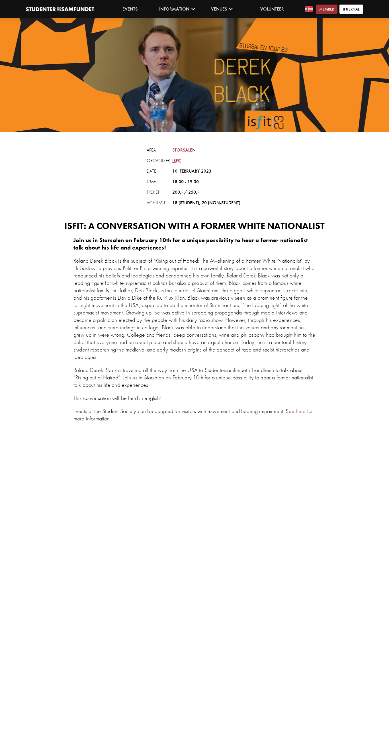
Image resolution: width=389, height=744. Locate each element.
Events (130, 9)
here (301, 411)
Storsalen (184, 150)
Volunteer (272, 9)
